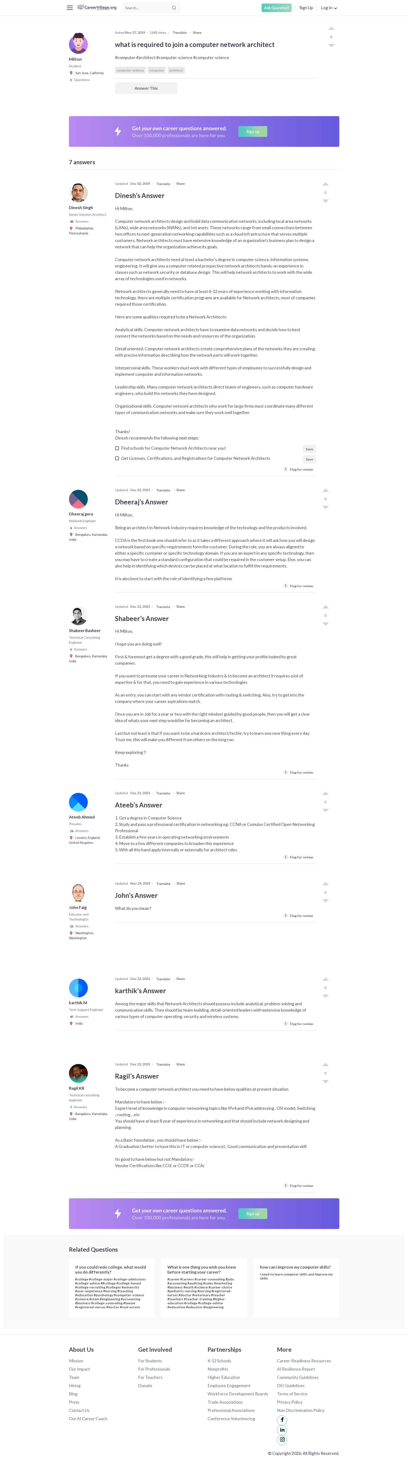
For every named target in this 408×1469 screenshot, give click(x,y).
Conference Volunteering (231, 1418)
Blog (73, 1393)
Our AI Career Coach (88, 1418)
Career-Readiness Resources (304, 1360)
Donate (145, 1385)
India (78, 1023)
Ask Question (276, 7)
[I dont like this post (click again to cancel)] (331, 45)
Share (197, 32)
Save (309, 449)
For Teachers (150, 1377)
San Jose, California (88, 73)
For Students (150, 1360)
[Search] (174, 7)
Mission (76, 1360)
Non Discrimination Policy (300, 1410)
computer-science (130, 70)
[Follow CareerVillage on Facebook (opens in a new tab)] (282, 1420)
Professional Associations (231, 1410)
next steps (188, 437)
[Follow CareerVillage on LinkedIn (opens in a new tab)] (282, 1430)
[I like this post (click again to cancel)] (331, 28)
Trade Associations (225, 1402)
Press (74, 1402)
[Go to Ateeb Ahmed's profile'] (79, 804)
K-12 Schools (219, 1360)
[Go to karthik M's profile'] (79, 989)
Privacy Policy (289, 1402)
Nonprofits (218, 1369)
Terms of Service (292, 1393)
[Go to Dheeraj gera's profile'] (79, 500)
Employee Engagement (229, 1385)
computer (156, 70)
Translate (180, 32)
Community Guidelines (298, 1377)
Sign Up (306, 7)
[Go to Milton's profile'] (79, 46)
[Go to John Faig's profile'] (79, 894)
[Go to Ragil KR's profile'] (79, 1075)
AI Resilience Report (296, 1369)
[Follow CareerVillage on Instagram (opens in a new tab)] (282, 1440)
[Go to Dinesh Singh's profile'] (79, 194)
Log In (326, 7)
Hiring (75, 1385)
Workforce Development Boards (238, 1393)
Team (74, 1377)
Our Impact (79, 1369)
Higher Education (224, 1377)
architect (176, 70)
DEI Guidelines (291, 1385)
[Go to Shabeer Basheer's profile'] (79, 617)
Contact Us (79, 1410)
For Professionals (154, 1369)
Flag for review (299, 469)
